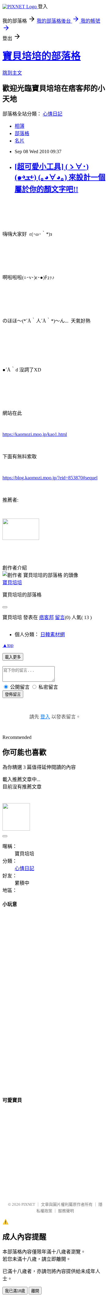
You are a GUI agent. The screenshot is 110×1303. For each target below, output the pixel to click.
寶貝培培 (12, 582)
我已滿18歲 (15, 1291)
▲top (7, 645)
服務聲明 (66, 1211)
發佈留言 (13, 694)
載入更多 (13, 657)
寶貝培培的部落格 (41, 55)
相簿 (19, 126)
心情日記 (52, 113)
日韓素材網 (52, 634)
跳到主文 (12, 73)
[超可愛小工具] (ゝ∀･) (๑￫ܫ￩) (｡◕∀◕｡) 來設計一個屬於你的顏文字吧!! (60, 178)
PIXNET (28, 1204)
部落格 (22, 133)
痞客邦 (46, 617)
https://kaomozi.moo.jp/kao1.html (34, 434)
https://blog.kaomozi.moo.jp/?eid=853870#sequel (49, 477)
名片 (19, 140)
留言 (60, 617)
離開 (35, 1291)
